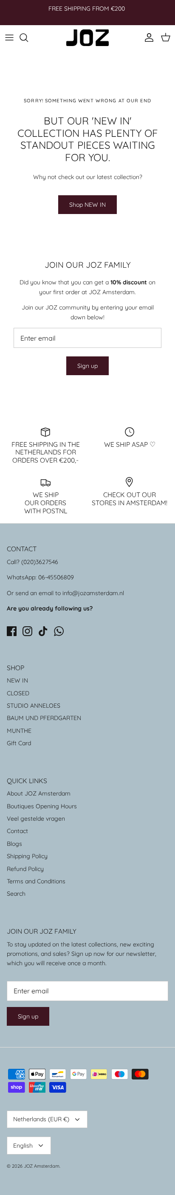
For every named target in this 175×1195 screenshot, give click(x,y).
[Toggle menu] (9, 37)
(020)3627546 (39, 562)
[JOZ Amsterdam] (87, 37)
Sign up (87, 366)
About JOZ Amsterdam (39, 793)
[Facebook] (12, 631)
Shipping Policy (27, 856)
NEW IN (17, 680)
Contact (17, 831)
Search (16, 893)
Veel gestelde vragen (36, 818)
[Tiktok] (43, 631)
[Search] (28, 37)
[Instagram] (27, 631)
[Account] (147, 37)
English (23, 1145)
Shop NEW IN (87, 204)
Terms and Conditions (36, 881)
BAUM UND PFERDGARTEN (44, 718)
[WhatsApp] (59, 631)
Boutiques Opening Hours (42, 806)
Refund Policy (25, 869)
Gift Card (19, 743)
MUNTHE (19, 731)
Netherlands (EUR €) (41, 1119)
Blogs (14, 844)
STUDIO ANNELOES (33, 705)
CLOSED (18, 693)
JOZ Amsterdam (41, 1166)
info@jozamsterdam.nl (93, 593)
